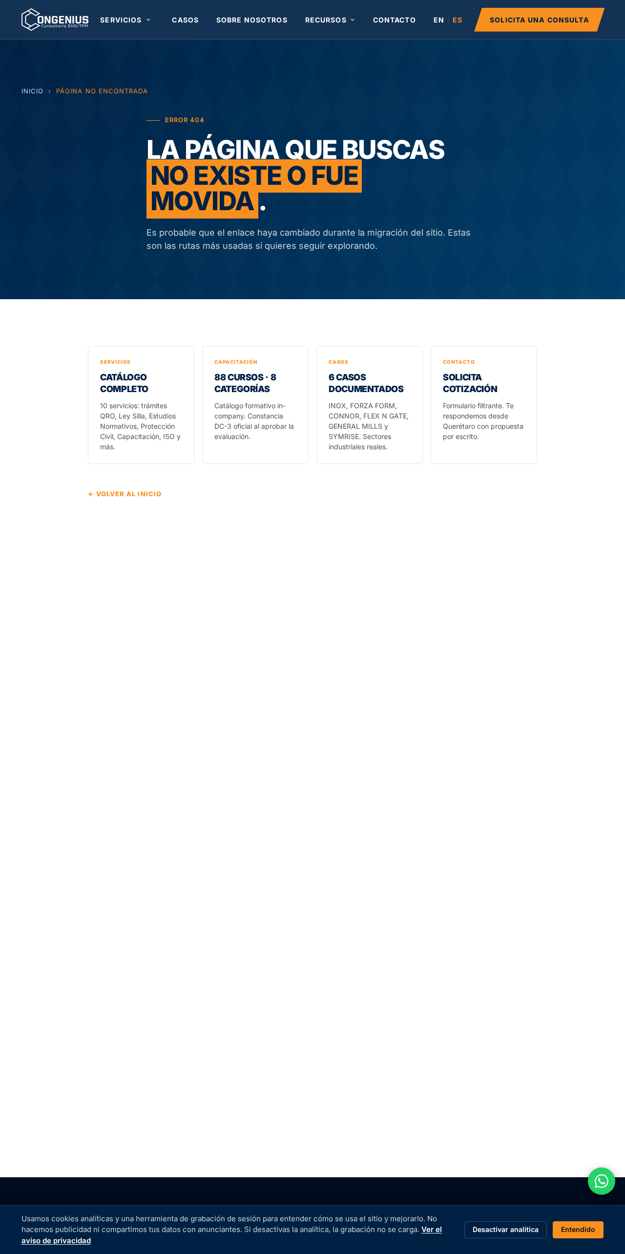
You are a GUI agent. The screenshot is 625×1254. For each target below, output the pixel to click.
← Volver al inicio (125, 494)
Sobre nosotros (252, 20)
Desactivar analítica (506, 1229)
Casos (185, 20)
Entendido (578, 1229)
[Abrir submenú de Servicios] (148, 19)
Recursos (326, 20)
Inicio (32, 91)
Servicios (121, 20)
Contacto (394, 20)
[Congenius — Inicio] (54, 19)
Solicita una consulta (539, 20)
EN (439, 20)
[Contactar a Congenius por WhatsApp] (601, 1181)
